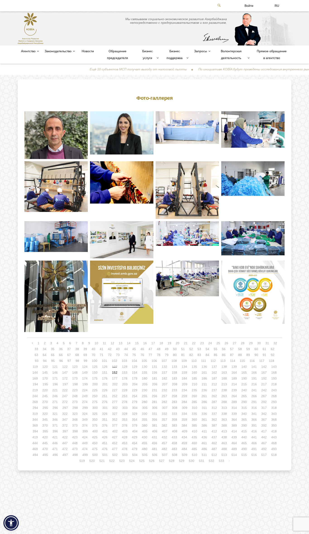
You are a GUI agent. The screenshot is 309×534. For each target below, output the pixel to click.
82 (191, 355)
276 (104, 402)
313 (224, 408)
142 (264, 366)
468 (274, 443)
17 (153, 343)
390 (244, 425)
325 (94, 413)
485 (194, 449)
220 (45, 390)
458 (174, 443)
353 (124, 419)
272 (65, 402)
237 (214, 390)
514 (234, 455)
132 (164, 366)
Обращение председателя (117, 54)
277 (114, 402)
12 (112, 343)
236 (204, 390)
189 (234, 378)
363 (224, 419)
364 (234, 419)
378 (124, 425)
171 (55, 378)
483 (174, 449)
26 (226, 343)
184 (184, 378)
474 (85, 449)
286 (204, 402)
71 (101, 355)
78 (158, 355)
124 (85, 366)
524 (132, 461)
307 (164, 408)
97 (69, 361)
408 (174, 431)
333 (174, 413)
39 (85, 349)
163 (224, 372)
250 (94, 396)
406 (154, 431)
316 (254, 408)
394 (35, 431)
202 (115, 384)
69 (85, 355)
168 (274, 372)
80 (175, 355)
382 (164, 425)
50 (175, 349)
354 (134, 419)
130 (144, 366)
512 (214, 455)
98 (77, 361)
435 (194, 437)
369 (35, 425)
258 (174, 396)
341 (254, 413)
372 (65, 425)
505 (144, 455)
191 (254, 378)
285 (194, 402)
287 (214, 402)
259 (184, 396)
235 (194, 390)
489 (234, 449)
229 (134, 390)
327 (114, 413)
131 (154, 366)
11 (104, 343)
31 (267, 343)
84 (207, 355)
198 (75, 384)
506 (154, 455)
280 (144, 402)
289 (234, 402)
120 (45, 366)
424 (85, 437)
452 (114, 443)
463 (224, 443)
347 (65, 419)
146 (55, 372)
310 (194, 408)
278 (124, 402)
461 (204, 443)
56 (224, 349)
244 (35, 396)
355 (144, 419)
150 (94, 372)
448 (75, 443)
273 (75, 402)
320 (45, 413)
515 (244, 455)
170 (45, 378)
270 (45, 402)
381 (154, 425)
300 (95, 408)
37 (69, 349)
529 (181, 461)
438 (224, 437)
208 (174, 384)
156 (154, 372)
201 (105, 384)
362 (214, 419)
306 (154, 408)
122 (65, 366)
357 (164, 419)
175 (94, 378)
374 (85, 425)
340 (244, 413)
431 (154, 437)
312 (214, 408)
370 (45, 425)
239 (234, 390)
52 (191, 349)
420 (45, 437)
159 (184, 372)
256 (154, 396)
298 (75, 408)
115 (242, 361)
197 (65, 384)
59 (248, 349)
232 (164, 390)
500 (95, 455)
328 (124, 413)
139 (234, 366)
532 (211, 461)
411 (204, 431)
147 (65, 372)
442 (264, 437)
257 (164, 396)
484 (184, 449)
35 (53, 349)
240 (244, 390)
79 (167, 355)
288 (224, 402)
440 (244, 437)
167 (264, 372)
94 (45, 361)
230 (144, 390)
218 (274, 384)
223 (75, 390)
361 (204, 419)
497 (65, 455)
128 (124, 366)
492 (264, 449)
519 (82, 461)
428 (124, 437)
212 (214, 384)
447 (65, 443)
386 (204, 425)
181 (154, 378)
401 (105, 431)
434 (184, 437)
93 (36, 361)
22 (194, 343)
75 (134, 355)
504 (135, 455)
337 (214, 413)
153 (124, 372)
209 (184, 384)
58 (240, 349)
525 (142, 461)
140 (244, 366)
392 (264, 425)
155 (144, 372)
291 (254, 402)
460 (194, 443)
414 (234, 431)
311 (204, 408)
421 (55, 437)
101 (104, 361)
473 (75, 449)
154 (134, 372)
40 (93, 349)
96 (61, 361)
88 (240, 355)
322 (65, 413)
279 (134, 402)
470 (45, 449)
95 (53, 361)
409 (184, 431)
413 (224, 431)
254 (134, 396)
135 (194, 366)
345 (45, 419)
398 (75, 431)
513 (224, 455)
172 (65, 378)
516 (254, 455)
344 (35, 419)
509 (184, 455)
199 (85, 384)
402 (115, 431)
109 (184, 361)
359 (184, 419)
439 (234, 437)
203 (125, 384)
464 (234, 443)
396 (55, 431)
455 (144, 443)
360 (194, 419)
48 (158, 349)
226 (104, 390)
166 (254, 372)
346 (55, 419)
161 (204, 372)
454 (134, 443)
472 (65, 449)
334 (184, 413)
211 (204, 384)
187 (214, 378)
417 (264, 431)
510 (194, 455)
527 (161, 461)
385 (194, 425)
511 (204, 455)
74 (126, 355)
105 (144, 361)
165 (244, 372)
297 (65, 408)
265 (244, 396)
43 (118, 349)
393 (274, 425)
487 (214, 449)
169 (35, 378)
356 (154, 419)
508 (174, 455)
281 (154, 402)
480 (144, 449)
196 (55, 384)
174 (85, 378)
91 (264, 355)
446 (55, 443)
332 (164, 413)
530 (191, 461)
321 (55, 413)
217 (264, 384)
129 (134, 366)
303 (125, 408)
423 (75, 437)
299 (85, 408)
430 (144, 437)
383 (174, 425)
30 (259, 343)
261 (204, 396)
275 (94, 402)
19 (169, 343)
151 (104, 372)
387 (214, 425)
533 (221, 461)
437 (214, 437)
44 (126, 349)
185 (194, 378)
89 (248, 355)
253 (124, 396)
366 (254, 419)
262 (214, 396)
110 (194, 361)
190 (244, 378)
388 (224, 425)
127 (114, 366)
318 (274, 408)
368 (274, 419)
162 (214, 372)
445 (45, 443)
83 (199, 355)
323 (75, 413)
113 (223, 361)
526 (151, 461)
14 (129, 343)
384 (184, 425)
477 (114, 449)
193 (274, 378)
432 (164, 437)
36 (61, 349)
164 (234, 372)
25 (218, 343)
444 (35, 443)
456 (154, 443)
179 (134, 378)
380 (144, 425)
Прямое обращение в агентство (272, 54)
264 (234, 396)
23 (202, 343)
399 (85, 431)
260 (194, 396)
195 (45, 384)
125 (94, 366)
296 (55, 408)
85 (215, 355)
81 (183, 355)
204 (135, 384)
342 (264, 413)
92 (272, 355)
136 (204, 366)
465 (244, 443)
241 (254, 390)
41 (101, 349)
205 (144, 384)
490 (244, 449)
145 (45, 372)
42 (110, 349)
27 (234, 343)
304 (135, 408)
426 (104, 437)
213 (224, 384)
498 (75, 455)
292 (264, 402)
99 (85, 361)
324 (85, 413)
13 (120, 343)
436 (204, 437)
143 (274, 366)
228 (124, 390)
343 (274, 413)
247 (65, 396)
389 (234, 425)
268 (274, 396)
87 (232, 355)
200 (95, 384)
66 (61, 355)
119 (35, 366)
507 (164, 455)
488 (224, 449)
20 (177, 343)
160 (194, 372)
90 (256, 355)
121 (55, 366)
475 (94, 449)
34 (44, 349)
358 (174, 419)
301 (105, 408)
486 (204, 449)
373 (75, 425)
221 (55, 390)
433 (174, 437)
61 (264, 349)
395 (45, 431)
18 (161, 343)
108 (174, 361)
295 (45, 408)
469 (35, 449)
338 (224, 413)
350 (94, 419)
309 (184, 408)
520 (92, 461)
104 (134, 361)
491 (254, 449)
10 (96, 343)
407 (164, 431)
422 (65, 437)
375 (94, 425)
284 (184, 402)
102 (114, 361)
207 (164, 384)
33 (36, 349)
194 (35, 384)
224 (85, 390)
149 (85, 372)
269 (35, 402)
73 (118, 355)
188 (224, 378)
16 (145, 343)
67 (69, 355)
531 (201, 461)
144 (35, 372)
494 (35, 455)
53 (199, 349)
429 (134, 437)
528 (171, 461)
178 (124, 378)
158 (174, 372)
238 (224, 390)
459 (184, 443)
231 (154, 390)
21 (186, 343)
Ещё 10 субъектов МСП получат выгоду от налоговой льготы (118, 69)
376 (104, 425)
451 (104, 443)
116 (252, 361)
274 (85, 402)
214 (234, 384)
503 (125, 455)
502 (115, 455)
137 (214, 366)
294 (35, 408)
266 (254, 396)
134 (184, 366)
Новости (88, 51)
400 (95, 431)
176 (104, 378)
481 (154, 449)
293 (274, 402)
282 (164, 402)
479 (134, 449)
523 (122, 461)
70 (93, 355)
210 (194, 384)
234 (184, 390)
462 (214, 443)
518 (274, 455)
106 (154, 361)
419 (35, 437)
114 (232, 361)
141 (254, 366)
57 (232, 349)
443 (274, 437)
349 (85, 419)
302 (115, 408)
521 (102, 461)
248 (75, 396)
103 (124, 361)
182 (164, 378)
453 (124, 443)
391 (254, 425)
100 (94, 361)
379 (134, 425)
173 (75, 378)
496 (55, 455)
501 (105, 455)
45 (134, 349)
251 (104, 396)
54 (207, 349)
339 (234, 413)
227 (114, 390)
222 (65, 390)
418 (274, 431)
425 (94, 437)
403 (125, 431)
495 (45, 455)
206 (154, 384)
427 (114, 437)
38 (77, 349)
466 (254, 443)
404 (135, 431)
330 (144, 413)
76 (142, 355)
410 (194, 431)
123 (75, 366)
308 (174, 408)
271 (55, 402)
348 (75, 419)
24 (210, 343)
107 (164, 361)
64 (44, 355)
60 (256, 349)
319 (35, 413)
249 (85, 396)
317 (264, 408)
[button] (11, 522)
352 (114, 419)
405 (144, 431)
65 (53, 355)
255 (144, 396)
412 (214, 431)
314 (234, 408)
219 (35, 390)
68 (77, 355)
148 (75, 372)
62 (272, 349)
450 (94, 443)
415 (244, 431)
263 (224, 396)
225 (94, 390)
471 (55, 449)
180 (144, 378)
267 (264, 396)
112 (213, 361)
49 (167, 349)
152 (114, 372)
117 (261, 361)
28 (243, 343)
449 (85, 443)
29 (251, 343)
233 (174, 390)
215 (244, 384)
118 (271, 361)
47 (150, 349)
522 (112, 461)
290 (244, 402)
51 (183, 349)
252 (114, 396)
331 (154, 413)
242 (264, 390)
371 (55, 425)
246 (55, 396)
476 (104, 449)
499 (85, 455)
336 (204, 413)
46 (142, 349)
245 (45, 396)
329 (134, 413)
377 (114, 425)
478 (124, 449)
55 (215, 349)
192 (264, 378)
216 (254, 384)
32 (275, 343)
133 (174, 366)
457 (164, 443)
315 (244, 408)
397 (65, 431)
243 (274, 390)
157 (164, 372)
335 (194, 413)
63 (36, 355)
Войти (249, 5)
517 (264, 455)
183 (174, 378)
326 (104, 413)
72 (110, 355)
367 (264, 419)
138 (224, 366)
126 (104, 366)
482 (164, 449)
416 (254, 431)
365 (244, 419)
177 (114, 378)
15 (137, 343)
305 (144, 408)
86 (224, 355)
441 (254, 437)
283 (174, 402)
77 (150, 355)
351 (104, 419)
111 (203, 361)
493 (274, 449)
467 (264, 443)
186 (204, 378)
